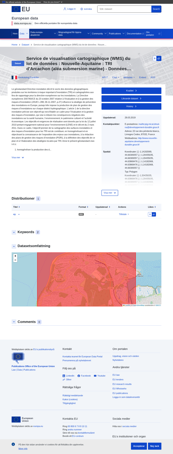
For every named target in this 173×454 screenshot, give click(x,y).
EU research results (122, 384)
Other (68, 379)
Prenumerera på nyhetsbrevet (77, 360)
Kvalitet (129, 91)
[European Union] (35, 419)
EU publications (120, 393)
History (129, 106)
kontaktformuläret (86, 433)
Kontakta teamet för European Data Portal (82, 356)
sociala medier (129, 426)
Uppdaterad (102, 207)
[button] (53, 2)
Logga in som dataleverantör (126, 397)
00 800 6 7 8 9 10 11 (77, 426)
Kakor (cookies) (70, 399)
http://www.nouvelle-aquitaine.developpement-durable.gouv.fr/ (141, 141)
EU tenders (118, 379)
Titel (15, 207)
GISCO (158, 305)
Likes (151, 207)
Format (82, 207)
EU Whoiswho (119, 388)
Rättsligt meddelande (73, 395)
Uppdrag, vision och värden (126, 356)
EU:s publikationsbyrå (43, 349)
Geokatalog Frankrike (28, 77)
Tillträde (123, 214)
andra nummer (75, 429)
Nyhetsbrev (118, 360)
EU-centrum (78, 436)
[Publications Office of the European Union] (35, 357)
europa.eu (38, 426)
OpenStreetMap (138, 305)
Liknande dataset (130, 98)
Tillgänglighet (69, 403)
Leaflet (127, 305)
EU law (116, 375)
